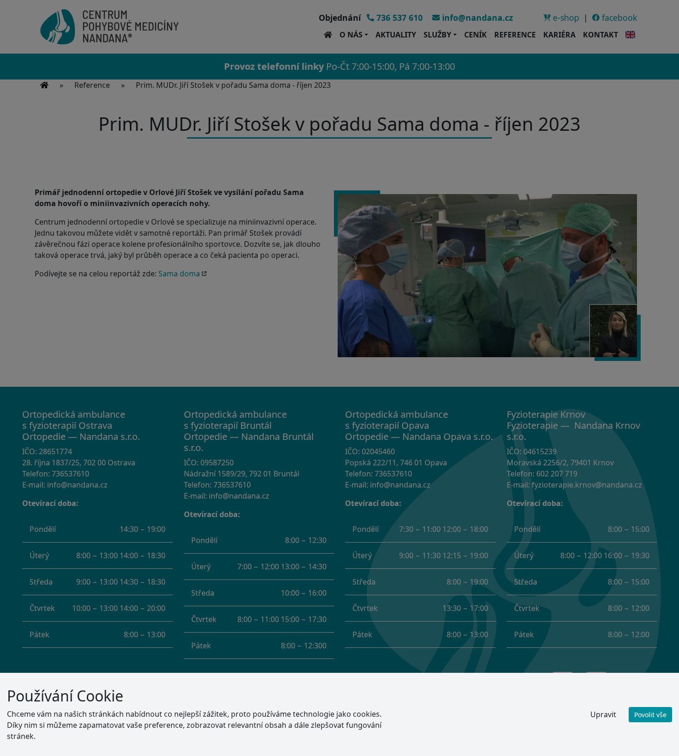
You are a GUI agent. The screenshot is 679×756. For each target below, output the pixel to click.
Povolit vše (650, 714)
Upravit (603, 714)
